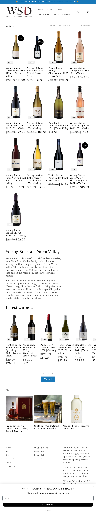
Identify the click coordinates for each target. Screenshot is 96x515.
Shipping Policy (41, 448)
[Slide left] (43, 373)
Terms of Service (41, 459)
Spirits (8, 451)
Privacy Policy (40, 451)
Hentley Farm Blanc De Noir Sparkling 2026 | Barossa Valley (14, 350)
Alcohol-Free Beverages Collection (76, 427)
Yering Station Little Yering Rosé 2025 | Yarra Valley (80, 126)
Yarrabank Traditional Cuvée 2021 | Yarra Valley (58, 126)
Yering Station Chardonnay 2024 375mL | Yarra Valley (16, 72)
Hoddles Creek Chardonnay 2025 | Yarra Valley (66, 349)
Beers (8, 455)
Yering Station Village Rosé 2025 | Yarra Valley (79, 71)
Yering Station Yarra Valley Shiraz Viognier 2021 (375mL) (78, 179)
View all (48, 379)
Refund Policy (40, 455)
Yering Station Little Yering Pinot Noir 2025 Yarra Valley (16, 179)
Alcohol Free (11, 459)
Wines (8, 448)
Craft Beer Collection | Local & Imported (46, 427)
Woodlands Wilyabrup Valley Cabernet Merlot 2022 (30, 350)
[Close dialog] (94, 486)
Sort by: (52, 26)
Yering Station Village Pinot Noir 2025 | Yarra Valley (16, 126)
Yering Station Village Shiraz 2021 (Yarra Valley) (16, 233)
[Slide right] (52, 373)
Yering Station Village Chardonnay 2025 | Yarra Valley (58, 72)
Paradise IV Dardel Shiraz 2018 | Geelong (48, 348)
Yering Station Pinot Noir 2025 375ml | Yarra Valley (36, 72)
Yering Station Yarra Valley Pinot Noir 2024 (58, 178)
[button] (41, 10)
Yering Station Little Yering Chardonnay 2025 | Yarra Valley (37, 179)
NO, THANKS (48, 510)
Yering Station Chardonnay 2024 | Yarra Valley (37, 126)
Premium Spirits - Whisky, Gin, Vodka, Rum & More (17, 429)
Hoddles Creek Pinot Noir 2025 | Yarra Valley (83, 349)
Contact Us (10, 466)
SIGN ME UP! (48, 504)
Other (8, 463)
